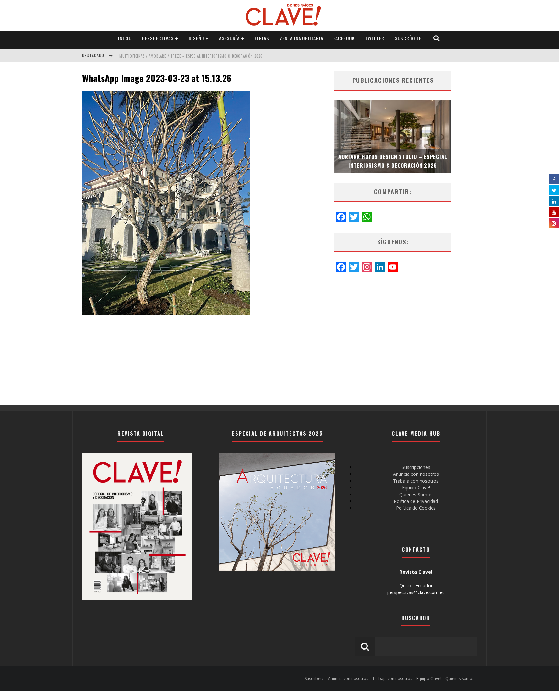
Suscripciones (416, 467)
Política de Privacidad (416, 501)
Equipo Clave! (416, 488)
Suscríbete (408, 38)
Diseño (196, 38)
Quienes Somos (416, 494)
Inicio (125, 38)
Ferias (262, 38)
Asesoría (229, 38)
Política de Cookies (416, 508)
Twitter (374, 38)
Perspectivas (158, 38)
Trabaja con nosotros (416, 481)
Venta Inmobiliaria (301, 38)
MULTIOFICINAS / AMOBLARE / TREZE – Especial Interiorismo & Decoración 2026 (191, 56)
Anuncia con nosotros (416, 474)
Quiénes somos (459, 678)
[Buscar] (437, 38)
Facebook (344, 38)
